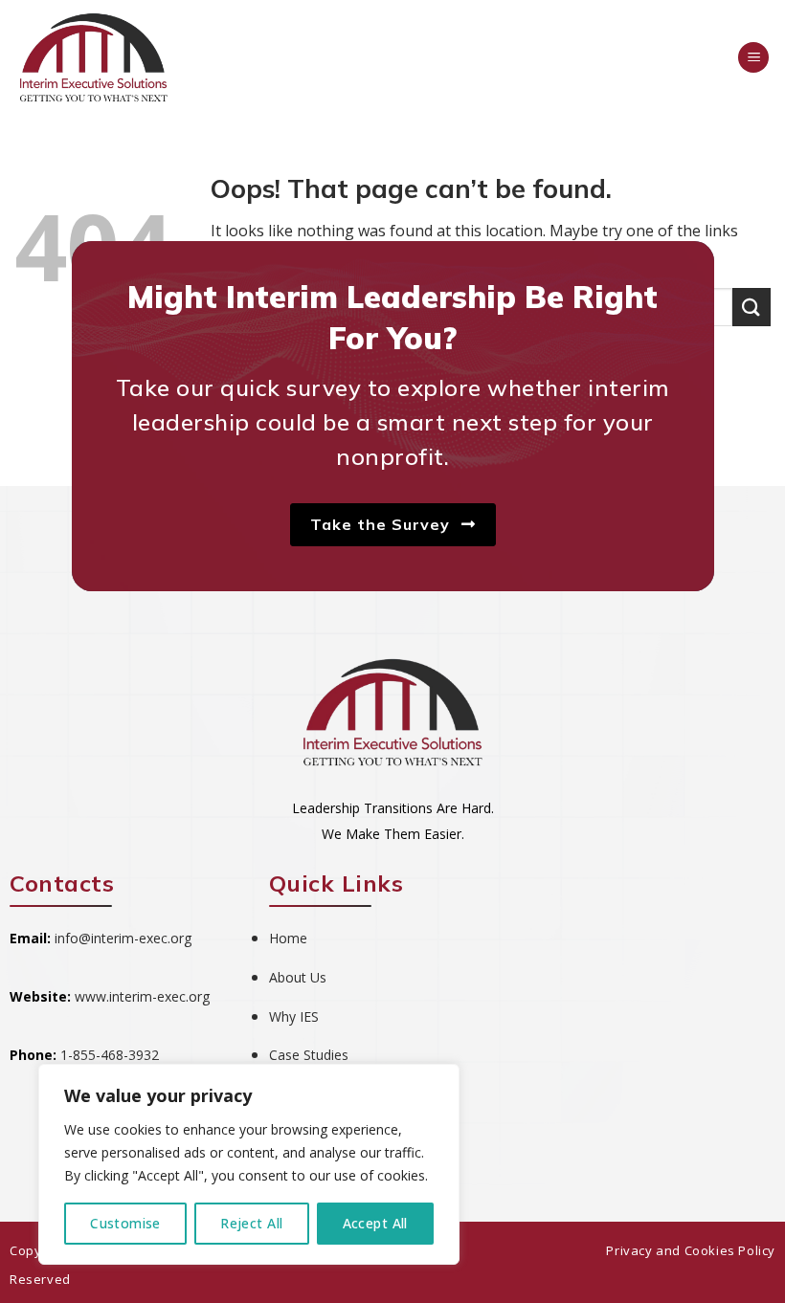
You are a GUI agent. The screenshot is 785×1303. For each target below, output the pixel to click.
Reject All (251, 1223)
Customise (125, 1223)
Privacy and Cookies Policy (690, 1250)
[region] (249, 1164)
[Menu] (753, 58)
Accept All (375, 1223)
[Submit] (751, 306)
